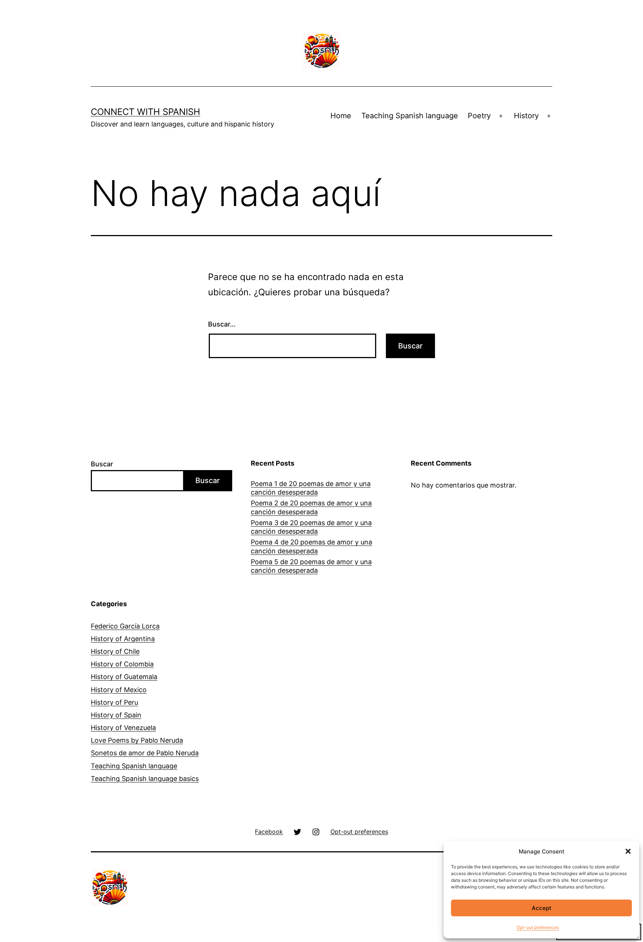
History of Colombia (122, 664)
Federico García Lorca (125, 626)
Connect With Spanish (145, 111)
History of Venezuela (123, 728)
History (526, 115)
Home (340, 115)
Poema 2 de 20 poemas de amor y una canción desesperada (311, 507)
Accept (541, 908)
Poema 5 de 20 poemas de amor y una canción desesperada (311, 566)
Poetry (479, 115)
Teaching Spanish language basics (145, 778)
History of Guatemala (124, 677)
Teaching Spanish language (409, 115)
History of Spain (116, 715)
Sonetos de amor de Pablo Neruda (145, 753)
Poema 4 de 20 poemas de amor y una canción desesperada (311, 546)
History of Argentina (123, 639)
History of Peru (114, 702)
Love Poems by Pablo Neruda (137, 740)
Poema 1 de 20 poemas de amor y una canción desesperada (311, 488)
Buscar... (222, 324)
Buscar (102, 464)
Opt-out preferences (537, 927)
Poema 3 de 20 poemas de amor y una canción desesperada (311, 527)
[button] (628, 851)
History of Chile (115, 651)
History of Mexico (119, 690)
